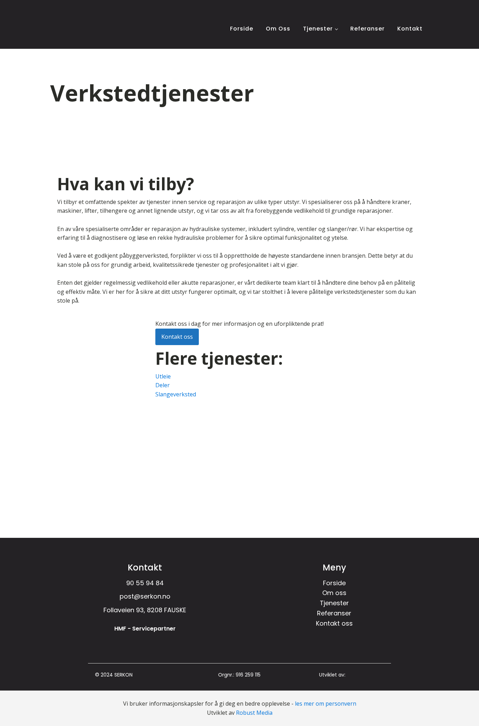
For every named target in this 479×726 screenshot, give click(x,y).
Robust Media (254, 713)
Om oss (278, 29)
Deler (162, 385)
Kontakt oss (177, 337)
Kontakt (410, 29)
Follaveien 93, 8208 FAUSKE (144, 610)
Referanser (367, 29)
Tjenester (318, 29)
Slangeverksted (175, 394)
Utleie (163, 376)
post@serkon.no (145, 596)
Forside (241, 29)
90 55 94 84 (145, 583)
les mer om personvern (325, 703)
